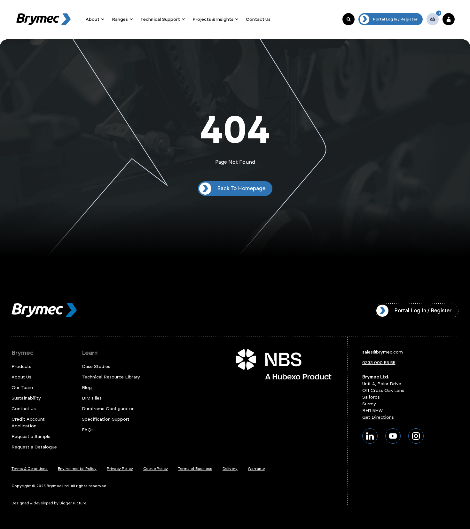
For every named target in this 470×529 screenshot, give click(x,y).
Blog (87, 387)
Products (21, 366)
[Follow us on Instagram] (416, 436)
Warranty (256, 468)
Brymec (23, 352)
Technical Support (160, 19)
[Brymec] (43, 19)
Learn (90, 352)
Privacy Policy (120, 468)
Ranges (120, 19)
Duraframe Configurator (108, 408)
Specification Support (105, 419)
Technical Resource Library (111, 377)
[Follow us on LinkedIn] (370, 436)
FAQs (88, 429)
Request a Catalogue (34, 447)
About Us (21, 377)
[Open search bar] (348, 19)
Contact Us (258, 19)
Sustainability (26, 398)
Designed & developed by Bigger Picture (49, 503)
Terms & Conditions (30, 468)
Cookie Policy (155, 468)
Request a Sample (31, 436)
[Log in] (449, 19)
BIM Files (92, 398)
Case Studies (96, 366)
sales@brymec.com (382, 352)
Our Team (22, 387)
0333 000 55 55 (379, 362)
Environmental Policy (77, 468)
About (92, 19)
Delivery (230, 468)
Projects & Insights (212, 19)
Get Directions (378, 417)
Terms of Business (195, 468)
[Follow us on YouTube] (393, 436)
